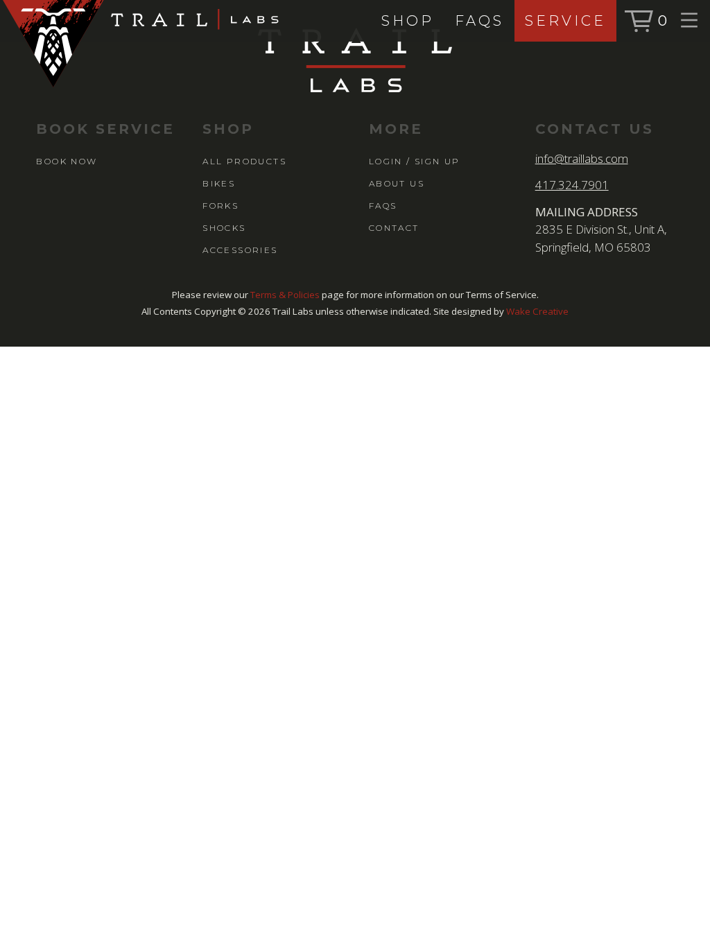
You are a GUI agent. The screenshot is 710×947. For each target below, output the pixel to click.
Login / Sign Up (414, 161)
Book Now (66, 161)
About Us (396, 183)
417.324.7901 (572, 185)
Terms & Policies (285, 294)
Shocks (223, 228)
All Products (244, 161)
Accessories (239, 250)
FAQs (479, 20)
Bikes (218, 183)
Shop (407, 20)
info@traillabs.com (581, 158)
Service (565, 20)
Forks (220, 205)
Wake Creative (537, 311)
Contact (394, 228)
